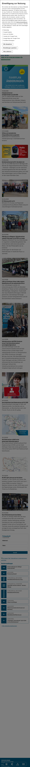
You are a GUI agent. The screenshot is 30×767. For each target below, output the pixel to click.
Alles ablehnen (7, 51)
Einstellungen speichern (10, 47)
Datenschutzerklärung (21, 22)
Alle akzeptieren (7, 44)
